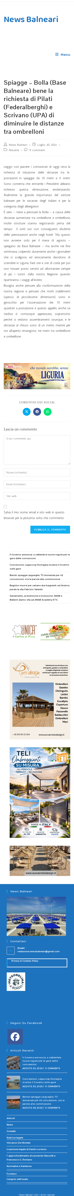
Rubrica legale (15, 1137)
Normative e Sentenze (19, 1166)
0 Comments (52, 1068)
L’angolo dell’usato (17, 1179)
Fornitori (12, 1173)
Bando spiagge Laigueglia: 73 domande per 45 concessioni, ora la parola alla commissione (43, 1100)
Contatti (11, 1131)
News (10, 1124)
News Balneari (31, 19)
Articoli (11, 1118)
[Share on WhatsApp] (48, 412)
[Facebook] (15, 1037)
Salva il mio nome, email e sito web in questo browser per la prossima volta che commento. (34, 515)
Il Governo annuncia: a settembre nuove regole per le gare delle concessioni (41, 1061)
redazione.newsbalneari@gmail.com (39, 951)
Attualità (14, 150)
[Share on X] (27, 412)
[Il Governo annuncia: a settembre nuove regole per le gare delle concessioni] (13, 1062)
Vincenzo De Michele (18, 1142)
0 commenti (37, 150)
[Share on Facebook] (37, 412)
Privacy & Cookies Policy (24, 960)
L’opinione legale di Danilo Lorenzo (27, 1149)
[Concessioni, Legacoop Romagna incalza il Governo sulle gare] (13, 1082)
